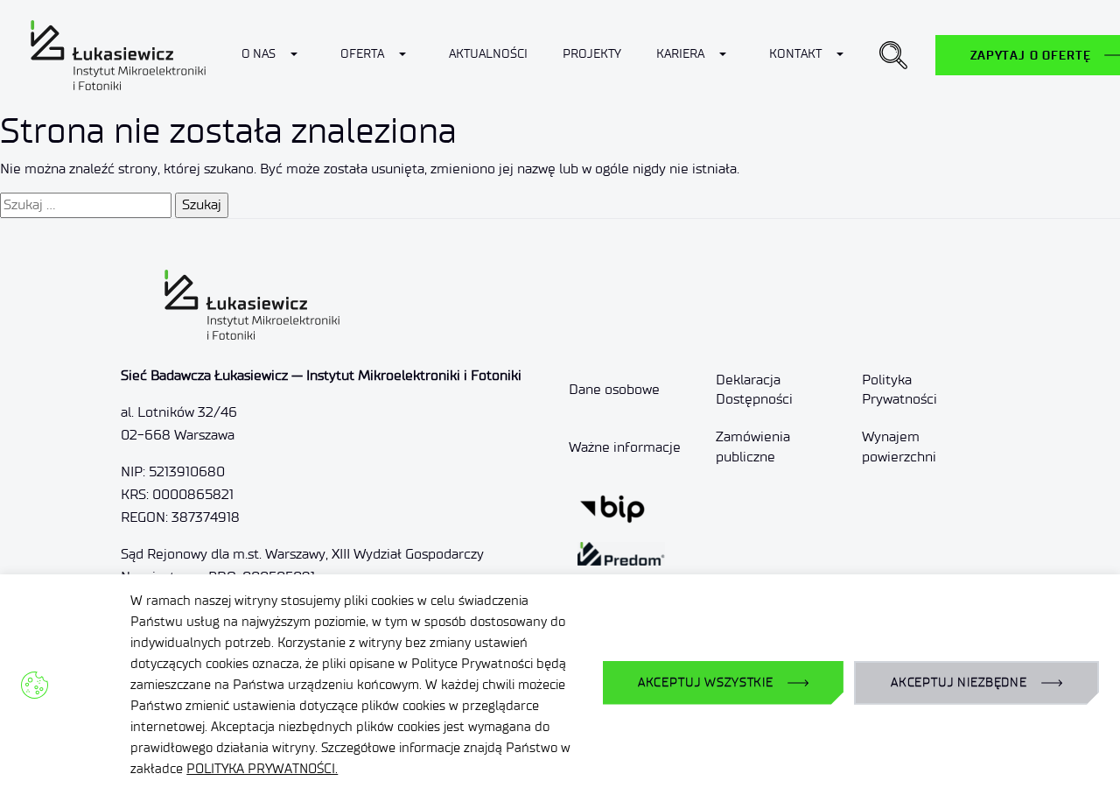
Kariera (680, 53)
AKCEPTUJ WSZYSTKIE (706, 682)
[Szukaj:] (86, 205)
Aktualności (488, 53)
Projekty (592, 53)
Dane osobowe (614, 389)
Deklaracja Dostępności (754, 389)
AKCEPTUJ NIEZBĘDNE (959, 682)
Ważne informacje (625, 447)
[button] (893, 55)
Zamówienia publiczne (753, 446)
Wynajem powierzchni (899, 446)
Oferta (362, 53)
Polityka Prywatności (899, 389)
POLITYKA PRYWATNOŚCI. (262, 769)
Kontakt (795, 53)
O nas (259, 53)
